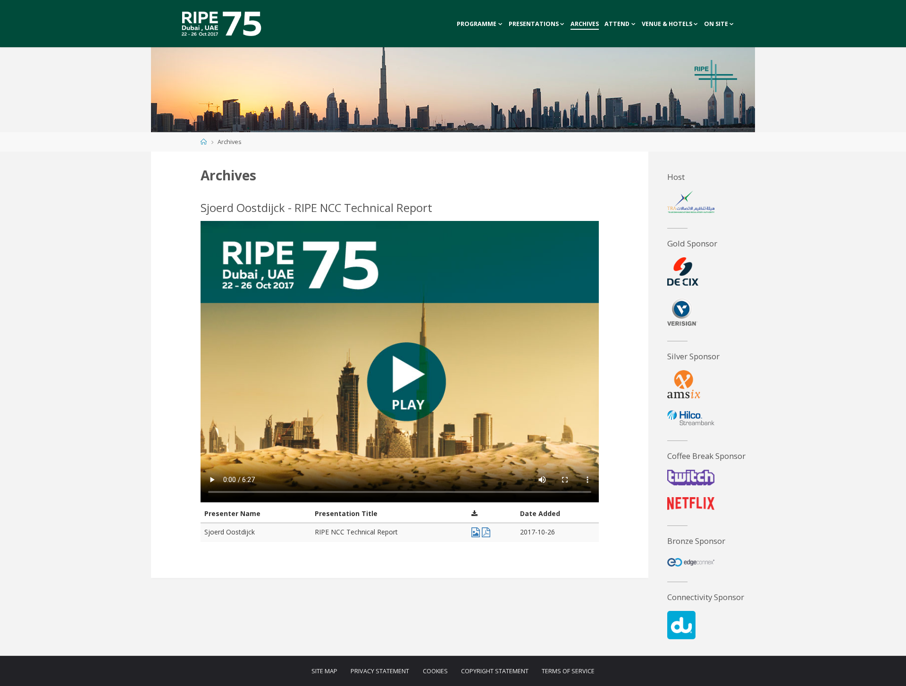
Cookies (435, 671)
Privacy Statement (380, 671)
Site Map (324, 671)
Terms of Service (568, 671)
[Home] (204, 142)
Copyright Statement (494, 671)
